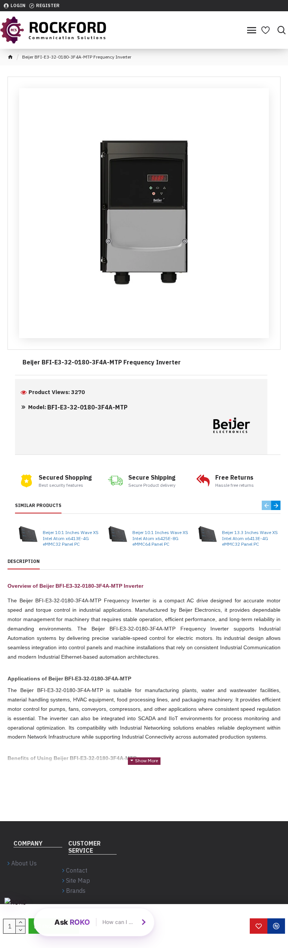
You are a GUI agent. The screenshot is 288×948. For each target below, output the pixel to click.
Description (24, 561)
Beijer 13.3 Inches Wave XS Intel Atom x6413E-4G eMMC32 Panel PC (250, 538)
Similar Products (38, 505)
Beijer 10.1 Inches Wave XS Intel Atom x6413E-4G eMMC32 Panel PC (71, 538)
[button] (266, 505)
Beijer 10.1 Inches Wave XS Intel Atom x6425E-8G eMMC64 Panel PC (160, 538)
